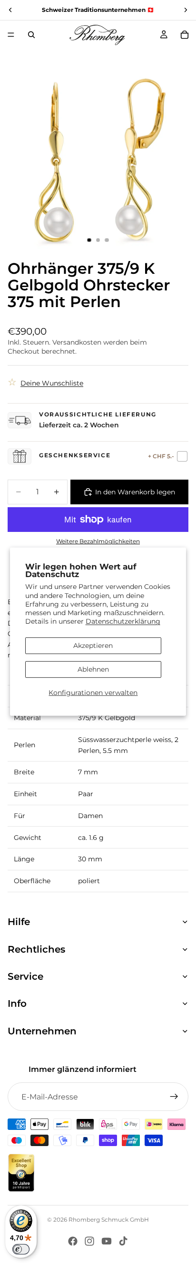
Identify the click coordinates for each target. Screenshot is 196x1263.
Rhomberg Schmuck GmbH (109, 1219)
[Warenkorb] (184, 34)
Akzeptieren (93, 645)
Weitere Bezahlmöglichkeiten (98, 541)
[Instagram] (89, 1241)
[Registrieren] (174, 1097)
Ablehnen (93, 669)
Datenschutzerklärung (123, 621)
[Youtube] (106, 1241)
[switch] (20, 1249)
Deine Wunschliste (51, 383)
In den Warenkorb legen (135, 492)
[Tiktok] (123, 1241)
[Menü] (11, 35)
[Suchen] (31, 34)
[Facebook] (72, 1241)
